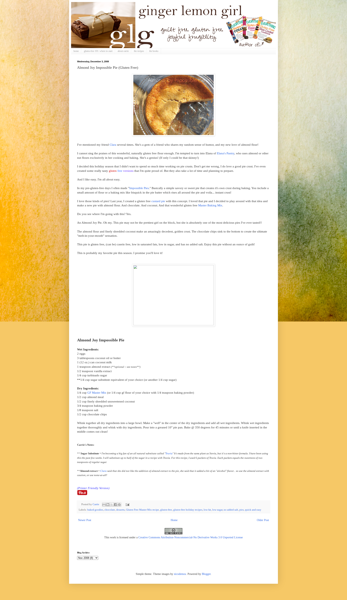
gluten (113, 170)
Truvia (168, 453)
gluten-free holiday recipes (187, 509)
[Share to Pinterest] (119, 505)
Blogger (206, 573)
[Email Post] (127, 504)
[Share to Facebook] (115, 505)
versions (128, 170)
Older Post (263, 520)
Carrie (96, 504)
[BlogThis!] (108, 505)
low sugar (217, 509)
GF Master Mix (96, 392)
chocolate (109, 509)
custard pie (158, 201)
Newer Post (84, 520)
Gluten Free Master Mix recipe (142, 509)
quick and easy (253, 509)
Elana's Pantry (225, 153)
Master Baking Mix (210, 205)
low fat (207, 509)
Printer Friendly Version (93, 488)
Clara (113, 144)
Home (174, 520)
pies (241, 509)
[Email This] (104, 505)
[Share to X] (112, 505)
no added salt (231, 509)
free (119, 170)
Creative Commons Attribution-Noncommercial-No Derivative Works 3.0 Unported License (190, 537)
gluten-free (166, 509)
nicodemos (180, 573)
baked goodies (95, 509)
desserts (120, 509)
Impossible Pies (139, 188)
